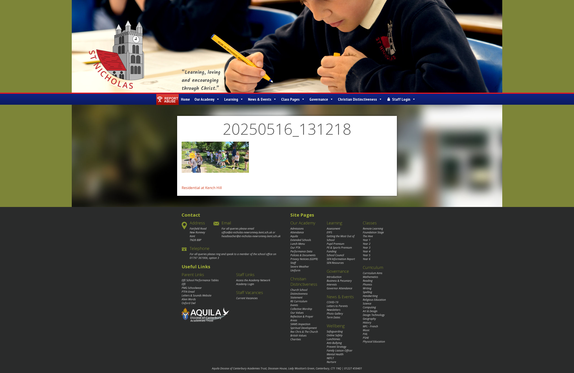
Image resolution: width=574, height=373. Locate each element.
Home (185, 99)
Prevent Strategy (336, 347)
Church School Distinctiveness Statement (299, 293)
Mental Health (335, 354)
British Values (298, 335)
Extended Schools (300, 240)
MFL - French (370, 326)
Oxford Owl (189, 303)
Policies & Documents (302, 255)
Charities (295, 339)
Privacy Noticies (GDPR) (304, 259)
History (367, 322)
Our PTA (295, 247)
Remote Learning (373, 228)
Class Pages (290, 99)
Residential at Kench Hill (202, 187)
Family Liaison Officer (339, 350)
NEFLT (330, 358)
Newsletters (333, 310)
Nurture (331, 362)
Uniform (295, 270)
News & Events (259, 99)
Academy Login (245, 284)
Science (367, 303)
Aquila (294, 236)
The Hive (368, 236)
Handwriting (370, 296)
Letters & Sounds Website (196, 295)
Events (294, 305)
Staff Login (401, 99)
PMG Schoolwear (192, 288)
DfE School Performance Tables (200, 280)
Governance (318, 99)
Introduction (334, 277)
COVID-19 (332, 302)
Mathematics (370, 277)
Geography (369, 319)
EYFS (329, 232)
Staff (293, 263)
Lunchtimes (333, 339)
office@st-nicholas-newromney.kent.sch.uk (247, 232)
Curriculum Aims (372, 273)
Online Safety (335, 335)
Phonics (367, 284)
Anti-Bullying (334, 343)
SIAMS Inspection (300, 324)
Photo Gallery (335, 313)
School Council (335, 255)
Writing (367, 288)
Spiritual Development (303, 328)
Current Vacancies (247, 298)
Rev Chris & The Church (304, 332)
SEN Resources (335, 263)
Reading (367, 281)
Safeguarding (335, 331)
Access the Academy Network (253, 280)
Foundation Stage (373, 232)
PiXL (365, 334)
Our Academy (204, 99)
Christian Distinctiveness (357, 99)
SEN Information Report (341, 259)
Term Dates (333, 317)
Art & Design (370, 311)
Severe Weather (299, 267)
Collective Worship (301, 309)
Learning (231, 99)
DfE (184, 284)
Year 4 (366, 251)
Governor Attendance (339, 288)
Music (366, 330)
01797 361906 (199, 258)
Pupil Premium (335, 244)
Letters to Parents (337, 306)
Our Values (297, 313)
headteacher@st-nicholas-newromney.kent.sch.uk (251, 236)
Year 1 (366, 240)
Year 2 (366, 244)
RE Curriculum (298, 301)
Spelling (367, 292)
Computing (369, 307)
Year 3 (366, 247)
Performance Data (301, 251)
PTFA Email (188, 292)
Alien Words (189, 299)
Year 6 (366, 259)
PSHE (366, 338)
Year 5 (366, 255)
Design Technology (374, 315)
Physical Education (374, 341)
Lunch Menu (297, 244)
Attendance (297, 232)
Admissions (297, 228)
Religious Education (374, 300)
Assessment (333, 228)
